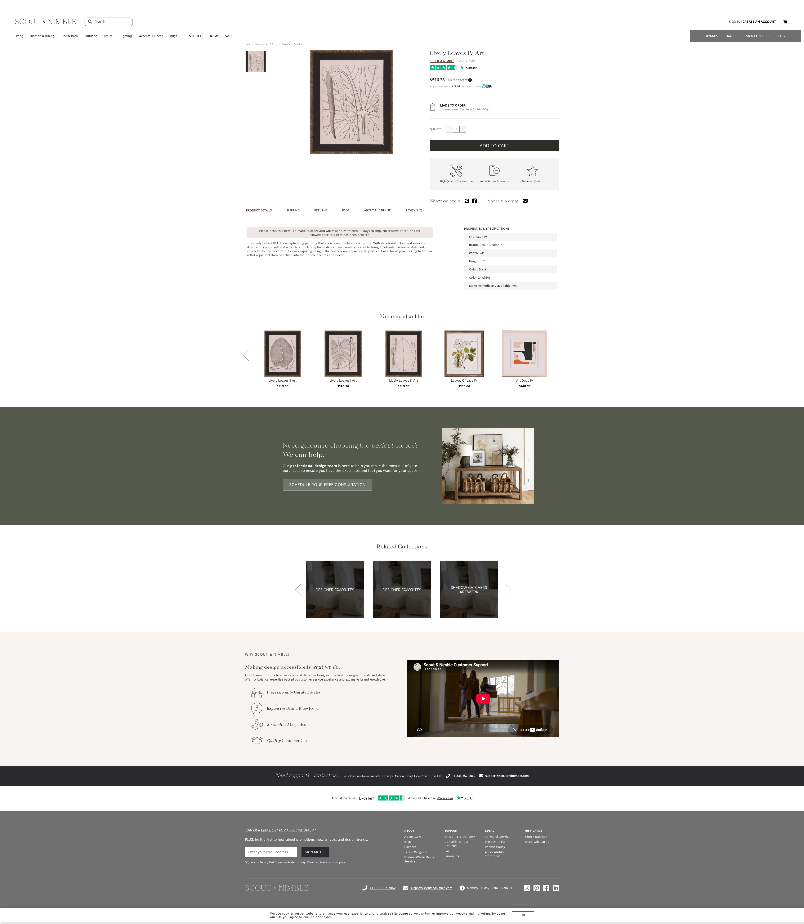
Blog (407, 842)
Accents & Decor (151, 36)
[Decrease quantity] (449, 129)
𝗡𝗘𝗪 (214, 36)
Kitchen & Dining (42, 36)
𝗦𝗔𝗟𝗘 (229, 36)
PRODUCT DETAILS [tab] (259, 210)
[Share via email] (525, 200)
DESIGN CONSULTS (756, 36)
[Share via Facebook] (474, 200)
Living (18, 36)
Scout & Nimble (442, 61)
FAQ (448, 851)
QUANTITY (436, 129)
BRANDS (712, 36)
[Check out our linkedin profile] (556, 888)
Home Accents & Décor (266, 43)
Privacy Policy (495, 842)
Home (248, 43)
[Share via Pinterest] (467, 200)
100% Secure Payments (494, 181)
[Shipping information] (470, 80)
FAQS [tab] (345, 210)
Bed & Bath (70, 36)
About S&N (412, 837)
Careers (410, 847)
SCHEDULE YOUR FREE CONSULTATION (327, 484)
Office (108, 36)
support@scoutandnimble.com (507, 776)
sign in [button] (734, 22)
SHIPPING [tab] (293, 210)
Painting (297, 43)
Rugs (173, 36)
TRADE (730, 36)
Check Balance (536, 837)
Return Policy (495, 847)
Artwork (285, 43)
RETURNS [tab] (320, 210)
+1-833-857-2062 (463, 776)
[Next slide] (560, 355)
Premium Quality (532, 181)
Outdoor (91, 36)
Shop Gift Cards (537, 842)
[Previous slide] (246, 355)
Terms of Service (497, 837)
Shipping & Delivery (460, 837)
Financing (452, 856)
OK (523, 915)
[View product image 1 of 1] (255, 61)
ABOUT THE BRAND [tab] (377, 210)
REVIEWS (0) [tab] (414, 210)
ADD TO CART (494, 145)
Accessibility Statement (494, 854)
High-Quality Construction (456, 181)
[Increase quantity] (463, 129)
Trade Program (415, 852)
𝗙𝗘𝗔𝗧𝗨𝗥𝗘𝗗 (193, 36)
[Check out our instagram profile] (527, 888)
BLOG (781, 36)
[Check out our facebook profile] (546, 888)
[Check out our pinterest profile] (536, 888)
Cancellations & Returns (457, 844)
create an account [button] (759, 22)
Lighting (126, 36)
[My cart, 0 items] (785, 22)
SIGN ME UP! (315, 852)
